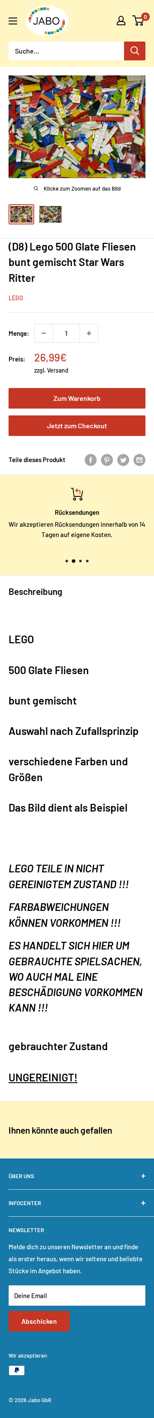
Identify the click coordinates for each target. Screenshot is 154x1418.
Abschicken (39, 1321)
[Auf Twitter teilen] (123, 459)
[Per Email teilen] (139, 459)
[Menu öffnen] (13, 21)
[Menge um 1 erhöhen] (89, 333)
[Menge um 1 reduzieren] (44, 333)
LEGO (16, 298)
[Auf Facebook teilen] (91, 459)
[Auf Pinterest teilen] (107, 459)
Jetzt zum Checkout (77, 425)
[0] (138, 20)
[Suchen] (134, 51)
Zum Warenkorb (77, 398)
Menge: (19, 333)
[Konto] (121, 20)
